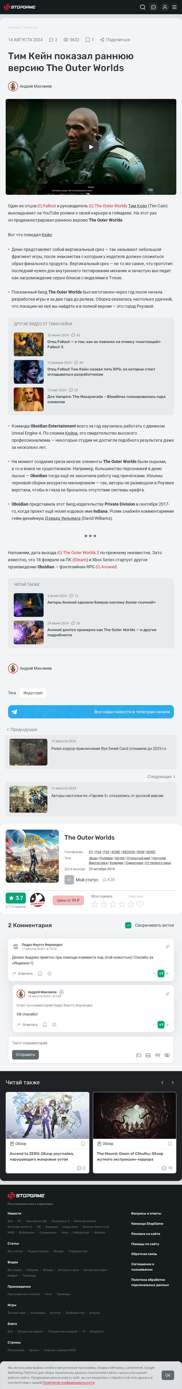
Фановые (51, 1227)
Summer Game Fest (96, 1227)
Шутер (120, 858)
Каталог (55, 1312)
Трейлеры (29, 1275)
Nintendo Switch (85, 1221)
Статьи (13, 1244)
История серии (68, 1270)
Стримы (14, 1342)
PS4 (98, 852)
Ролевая (106, 858)
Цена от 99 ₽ (68, 900)
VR (39, 1227)
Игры (12, 1305)
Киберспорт (81, 1232)
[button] (22, 973)
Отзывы (94, 1312)
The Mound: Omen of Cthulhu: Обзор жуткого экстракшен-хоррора (130, 1156)
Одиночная (134, 863)
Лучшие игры (17, 1312)
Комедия (116, 863)
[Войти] (165, 7)
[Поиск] (142, 7)
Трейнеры (63, 1294)
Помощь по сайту (145, 1244)
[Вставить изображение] (148, 1055)
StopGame (97, 1331)
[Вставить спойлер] (167, 1055)
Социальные (48, 1232)
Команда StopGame (147, 1224)
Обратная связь (144, 1254)
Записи (34, 1350)
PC (91, 852)
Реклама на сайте (145, 1234)
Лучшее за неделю (30, 1331)
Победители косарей (62, 1331)
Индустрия (33, 693)
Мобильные (27, 1232)
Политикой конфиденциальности (69, 1383)
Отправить (25, 1054)
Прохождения (19, 1287)
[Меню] (175, 7)
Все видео (15, 1270)
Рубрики (32, 1270)
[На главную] (20, 7)
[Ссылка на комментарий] (167, 946)
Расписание (16, 1350)
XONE (115, 852)
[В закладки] (83, 1143)
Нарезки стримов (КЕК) (60, 1350)
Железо (99, 1232)
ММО (11, 1232)
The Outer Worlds (89, 837)
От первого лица (158, 863)
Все (10, 1221)
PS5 (106, 852)
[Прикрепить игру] (138, 1055)
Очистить (135, 896)
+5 (83, 1331)
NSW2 (150, 852)
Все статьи (15, 1251)
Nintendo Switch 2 (20, 1227)
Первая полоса (38, 1251)
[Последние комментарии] (153, 7)
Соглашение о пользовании (142, 1267)
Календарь (37, 1312)
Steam (80, 559)
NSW (140, 852)
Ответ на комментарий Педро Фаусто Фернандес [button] (55, 1005)
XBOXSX (128, 852)
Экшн (93, 858)
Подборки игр (77, 1251)
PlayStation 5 (60, 1221)
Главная (14, 27)
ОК (167, 1375)
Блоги (12, 1324)
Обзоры (58, 1251)
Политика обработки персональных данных (150, 1282)
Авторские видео (95, 1270)
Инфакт (13, 1275)
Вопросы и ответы (146, 1213)
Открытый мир (138, 858)
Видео (13, 1262)
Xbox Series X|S (36, 1221)
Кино (64, 1232)
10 (170, 1168)
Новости (30, 27)
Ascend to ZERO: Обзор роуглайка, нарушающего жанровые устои (42, 1156)
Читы (48, 1294)
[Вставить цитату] (157, 1055)
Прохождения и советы (24, 1294)
